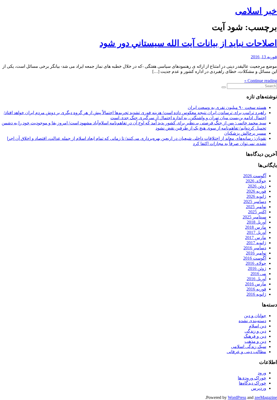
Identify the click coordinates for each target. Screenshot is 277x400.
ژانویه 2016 (256, 294)
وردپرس (258, 388)
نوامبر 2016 (256, 253)
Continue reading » (260, 80)
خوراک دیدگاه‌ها (252, 383)
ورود (262, 372)
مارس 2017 (255, 237)
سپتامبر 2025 (254, 217)
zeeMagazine (266, 397)
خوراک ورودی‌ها (252, 378)
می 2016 (258, 273)
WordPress (237, 397)
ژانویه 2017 (256, 242)
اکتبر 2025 (257, 211)
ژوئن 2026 (257, 186)
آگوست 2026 (254, 175)
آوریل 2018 (256, 222)
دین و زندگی (255, 331)
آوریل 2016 (256, 278)
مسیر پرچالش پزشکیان (245, 133)
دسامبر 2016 (254, 248)
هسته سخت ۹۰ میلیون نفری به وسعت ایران (227, 107)
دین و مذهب (255, 341)
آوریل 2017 (256, 232)
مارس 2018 (255, 227)
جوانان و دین (255, 315)
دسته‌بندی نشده (252, 320)
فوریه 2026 (256, 191)
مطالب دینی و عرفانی (246, 351)
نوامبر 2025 (256, 206)
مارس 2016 (255, 284)
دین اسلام (257, 326)
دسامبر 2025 (254, 201)
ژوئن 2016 (257, 268)
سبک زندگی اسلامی (248, 346)
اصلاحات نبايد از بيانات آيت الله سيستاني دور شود (188, 43)
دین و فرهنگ (255, 336)
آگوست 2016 (254, 258)
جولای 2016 (256, 263)
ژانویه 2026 (256, 196)
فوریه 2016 (256, 289)
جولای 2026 (256, 181)
